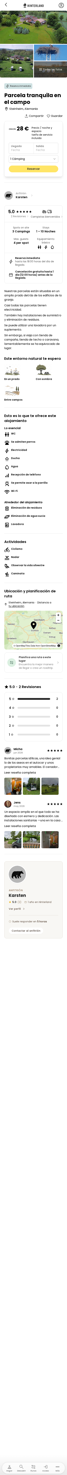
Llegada (16, 146)
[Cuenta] (61, 5)
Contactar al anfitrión (26, 931)
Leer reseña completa (20, 773)
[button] (33, 625)
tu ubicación (16, 606)
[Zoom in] (58, 615)
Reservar (33, 169)
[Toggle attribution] (59, 645)
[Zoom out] (58, 620)
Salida (40, 146)
